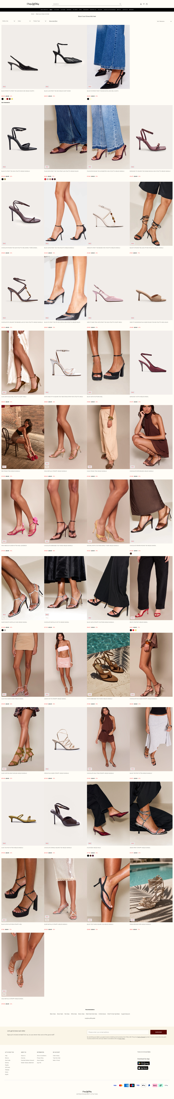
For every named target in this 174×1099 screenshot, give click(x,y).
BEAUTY (119, 9)
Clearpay (7, 1069)
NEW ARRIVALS (44, 9)
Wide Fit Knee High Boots (113, 1014)
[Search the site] (120, 4)
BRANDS (131, 9)
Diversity (23, 1058)
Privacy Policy (40, 1058)
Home (32, 14)
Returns (7, 1058)
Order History (56, 1055)
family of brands (141, 1037)
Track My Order (56, 1058)
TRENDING (86, 9)
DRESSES (69, 9)
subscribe (158, 1032)
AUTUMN (63, 9)
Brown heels (60, 1014)
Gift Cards (7, 1067)
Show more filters (53, 21)
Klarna (6, 1072)
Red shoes (67, 1014)
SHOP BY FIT (93, 9)
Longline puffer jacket (90, 1018)
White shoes (74, 1014)
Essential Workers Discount (27, 1060)
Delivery (7, 1062)
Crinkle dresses (102, 1014)
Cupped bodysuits (125, 1014)
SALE (51, 9)
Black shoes (53, 1014)
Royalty (7, 1065)
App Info (39, 1062)
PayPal (6, 1074)
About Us (23, 1055)
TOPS (80, 9)
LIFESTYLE (125, 9)
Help (6, 1055)
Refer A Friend (56, 1060)
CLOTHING (56, 9)
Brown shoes (81, 1014)
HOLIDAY (100, 9)
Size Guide (7, 1060)
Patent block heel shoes (91, 1014)
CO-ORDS (75, 9)
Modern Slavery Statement (27, 1062)
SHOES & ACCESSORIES (110, 9)
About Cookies (40, 1060)
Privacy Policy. (121, 1038)
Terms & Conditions (41, 1055)
